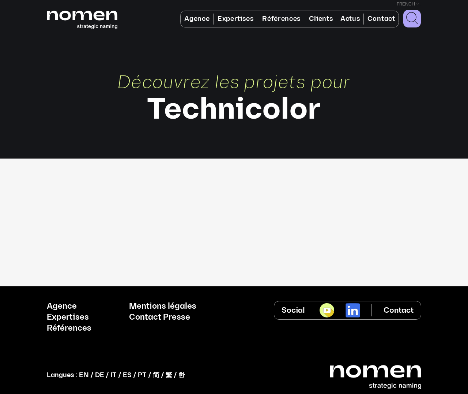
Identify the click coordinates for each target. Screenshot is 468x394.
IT (113, 375)
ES (127, 375)
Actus (350, 19)
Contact (381, 19)
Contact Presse (159, 317)
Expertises (236, 19)
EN (84, 375)
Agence (197, 19)
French (406, 4)
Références (281, 19)
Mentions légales (162, 306)
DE (99, 375)
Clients (321, 19)
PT (142, 375)
